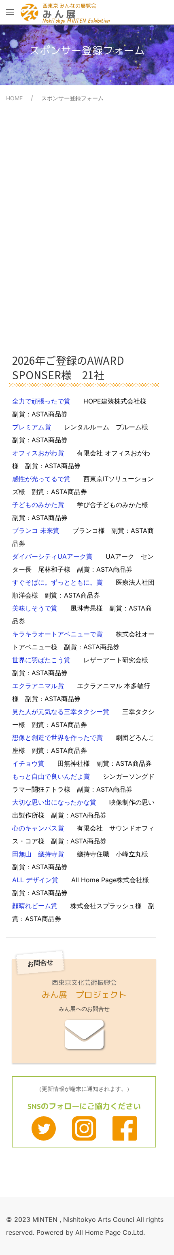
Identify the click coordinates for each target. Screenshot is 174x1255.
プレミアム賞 (83, 433)
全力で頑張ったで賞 (82, 407)
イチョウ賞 (82, 763)
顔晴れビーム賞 (83, 912)
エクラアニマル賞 (81, 692)
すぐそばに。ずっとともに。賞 (83, 588)
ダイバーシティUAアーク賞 (83, 562)
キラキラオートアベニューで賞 (83, 640)
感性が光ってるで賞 (83, 485)
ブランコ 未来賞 (83, 536)
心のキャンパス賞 (83, 834)
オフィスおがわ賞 (81, 459)
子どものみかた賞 (83, 511)
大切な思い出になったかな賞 (83, 808)
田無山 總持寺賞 (83, 860)
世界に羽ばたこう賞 (83, 666)
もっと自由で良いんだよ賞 (83, 782)
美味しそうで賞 (82, 614)
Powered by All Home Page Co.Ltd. (90, 1232)
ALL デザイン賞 (83, 886)
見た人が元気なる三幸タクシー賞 (83, 718)
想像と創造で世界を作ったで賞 (83, 743)
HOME (14, 98)
